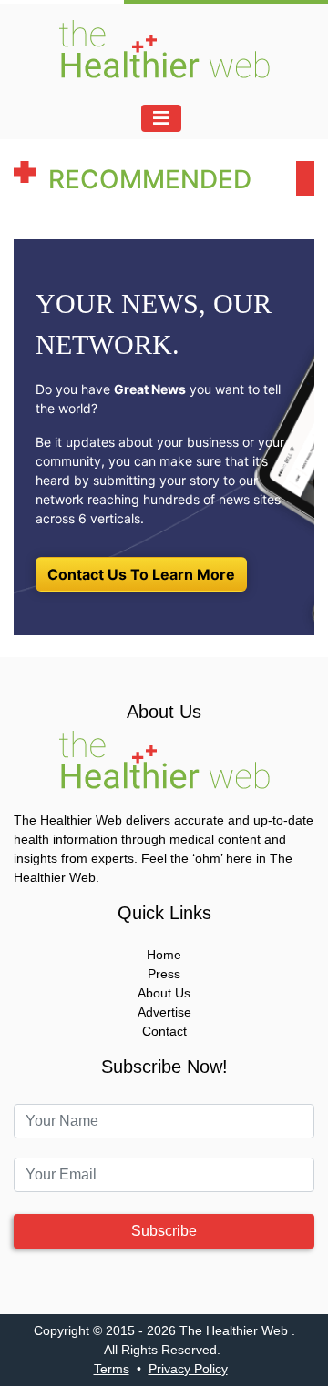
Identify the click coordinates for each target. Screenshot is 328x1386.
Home (164, 954)
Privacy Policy (188, 1368)
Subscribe (164, 1231)
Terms (111, 1368)
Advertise (164, 1012)
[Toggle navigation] (161, 118)
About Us (164, 993)
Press (164, 973)
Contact (164, 1031)
